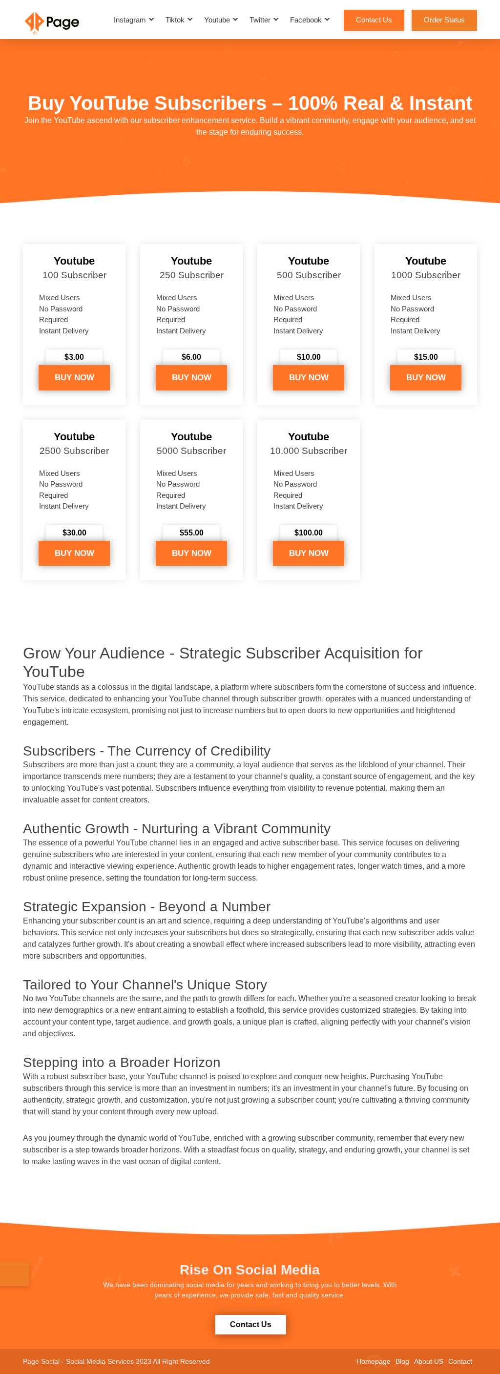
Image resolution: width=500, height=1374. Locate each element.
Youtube (217, 20)
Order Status (444, 20)
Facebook (306, 20)
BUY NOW (74, 377)
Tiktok (175, 20)
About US (428, 1361)
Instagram (130, 20)
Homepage (373, 1361)
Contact (460, 1361)
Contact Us (374, 20)
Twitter (260, 20)
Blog (402, 1361)
